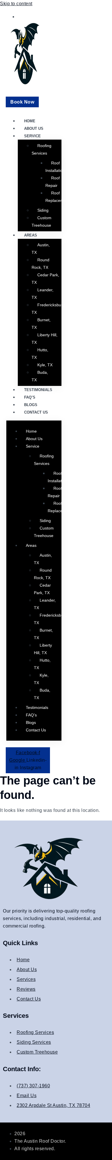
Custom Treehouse (41, 221)
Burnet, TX (41, 324)
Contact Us (36, 412)
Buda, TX (40, 376)
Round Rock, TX (40, 264)
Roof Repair (52, 182)
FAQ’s (29, 397)
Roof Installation (55, 167)
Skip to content (16, 3)
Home (29, 121)
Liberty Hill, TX (44, 339)
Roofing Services (41, 149)
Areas (30, 235)
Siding (43, 210)
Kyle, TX (45, 365)
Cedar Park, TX (45, 279)
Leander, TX (42, 294)
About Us (33, 128)
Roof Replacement (57, 197)
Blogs (30, 405)
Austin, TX (41, 249)
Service (32, 136)
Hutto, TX (40, 354)
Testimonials (38, 390)
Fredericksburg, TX (49, 309)
